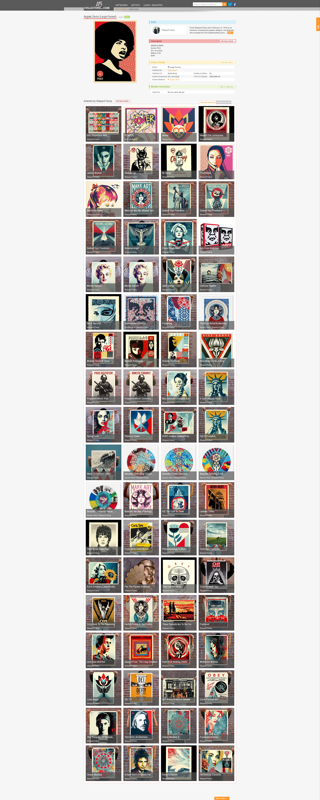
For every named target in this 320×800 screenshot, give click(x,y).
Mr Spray (166, 173)
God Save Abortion (96, 661)
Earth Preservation (209, 699)
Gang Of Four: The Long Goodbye (141, 661)
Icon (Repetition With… (98, 135)
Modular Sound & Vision (98, 361)
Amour (165, 135)
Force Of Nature (170, 774)
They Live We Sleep (171, 586)
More (230, 32)
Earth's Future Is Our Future (138, 624)
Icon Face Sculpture (209, 248)
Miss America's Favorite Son (176, 398)
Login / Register (153, 5)
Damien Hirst (130, 327)
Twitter (230, 4)
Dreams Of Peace (171, 361)
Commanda (205, 173)
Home (117, 9)
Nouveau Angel (132, 248)
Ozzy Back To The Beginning (101, 624)
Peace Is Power (132, 436)
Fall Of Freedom (207, 436)
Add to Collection (227, 86)
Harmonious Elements (210, 774)
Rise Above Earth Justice (212, 361)
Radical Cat (130, 173)
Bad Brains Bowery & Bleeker (176, 699)
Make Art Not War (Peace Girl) (139, 210)
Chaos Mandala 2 (170, 737)
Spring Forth (93, 436)
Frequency (167, 323)
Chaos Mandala (94, 774)
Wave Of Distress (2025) (98, 473)
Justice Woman (94, 173)
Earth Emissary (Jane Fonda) (101, 586)
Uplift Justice (168, 285)
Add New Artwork (228, 41)
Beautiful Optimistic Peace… (100, 511)
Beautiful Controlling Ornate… (139, 473)
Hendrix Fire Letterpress (211, 135)
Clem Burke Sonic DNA (98, 549)
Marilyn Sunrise (94, 285)
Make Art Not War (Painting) (138, 511)
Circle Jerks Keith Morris (136, 549)
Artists (135, 5)
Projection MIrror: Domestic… (139, 398)
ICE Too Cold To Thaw (173, 511)
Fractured (204, 624)
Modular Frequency (134, 361)
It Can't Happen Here (210, 398)
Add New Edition (228, 62)
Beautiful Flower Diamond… (175, 473)
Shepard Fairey (93, 139)
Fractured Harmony (209, 737)
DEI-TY (128, 699)
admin (127, 17)
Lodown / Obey (207, 511)
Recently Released (207, 102)
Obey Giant (172, 70)
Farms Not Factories (210, 549)
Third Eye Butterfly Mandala (213, 323)
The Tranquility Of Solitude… (101, 737)
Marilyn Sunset (132, 285)
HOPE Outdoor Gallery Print (175, 436)
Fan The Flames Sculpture (137, 586)
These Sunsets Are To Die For (176, 624)
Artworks (122, 5)
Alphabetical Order (223, 102)
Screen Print (175, 79)
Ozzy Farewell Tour (209, 586)
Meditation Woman (209, 661)
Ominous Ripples (208, 285)
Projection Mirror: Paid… (98, 398)
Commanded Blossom (135, 323)
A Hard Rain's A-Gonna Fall (138, 774)
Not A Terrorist (94, 323)
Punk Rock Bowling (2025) (174, 661)
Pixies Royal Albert (171, 248)
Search (224, 4)
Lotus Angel (92, 699)
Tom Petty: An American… (137, 737)
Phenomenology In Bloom (174, 549)
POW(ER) (129, 135)
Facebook (234, 4)
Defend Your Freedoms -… (175, 210)
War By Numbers (95, 210)
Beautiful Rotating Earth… (212, 473)
